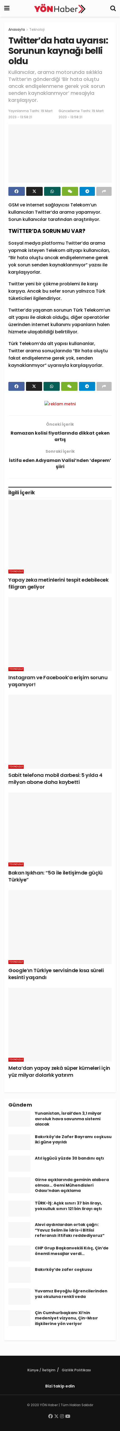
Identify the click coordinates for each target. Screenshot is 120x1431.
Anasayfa (16, 29)
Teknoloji (37, 29)
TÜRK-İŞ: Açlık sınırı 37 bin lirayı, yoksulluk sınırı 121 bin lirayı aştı (68, 1205)
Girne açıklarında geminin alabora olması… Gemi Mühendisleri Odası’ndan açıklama (72, 1185)
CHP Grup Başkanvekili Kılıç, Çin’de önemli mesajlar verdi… (72, 1250)
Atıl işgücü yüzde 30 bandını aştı (69, 1158)
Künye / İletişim (41, 1370)
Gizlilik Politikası (76, 1370)
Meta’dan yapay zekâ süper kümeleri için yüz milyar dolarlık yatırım (59, 1071)
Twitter (43, 212)
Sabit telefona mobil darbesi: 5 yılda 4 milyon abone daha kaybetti (55, 779)
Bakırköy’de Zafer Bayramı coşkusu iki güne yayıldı (73, 1139)
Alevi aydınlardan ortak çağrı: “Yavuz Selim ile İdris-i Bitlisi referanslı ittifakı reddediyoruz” (70, 1230)
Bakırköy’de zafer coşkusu (63, 1269)
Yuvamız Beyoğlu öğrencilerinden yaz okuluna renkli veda (71, 1293)
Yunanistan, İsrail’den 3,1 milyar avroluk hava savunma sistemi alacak (68, 1118)
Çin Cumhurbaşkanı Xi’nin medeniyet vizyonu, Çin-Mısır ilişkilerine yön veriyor (66, 1318)
